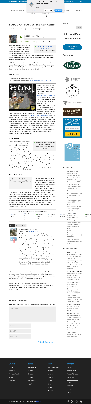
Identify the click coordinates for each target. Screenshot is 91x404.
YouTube (12, 381)
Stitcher (31, 377)
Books (50, 381)
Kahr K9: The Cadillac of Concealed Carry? (73, 284)
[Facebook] (14, 238)
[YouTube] (14, 242)
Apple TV (12, 370)
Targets (50, 374)
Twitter (69, 392)
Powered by (31, 10)
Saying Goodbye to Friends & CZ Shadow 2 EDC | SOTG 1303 (74, 300)
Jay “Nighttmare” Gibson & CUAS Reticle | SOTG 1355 (73, 173)
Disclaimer (70, 377)
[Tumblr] (16, 240)
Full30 (11, 367)
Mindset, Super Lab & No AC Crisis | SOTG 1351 (74, 202)
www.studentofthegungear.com (40, 80)
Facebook (70, 385)
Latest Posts (21, 225)
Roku (11, 377)
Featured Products (54, 367)
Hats (49, 384)
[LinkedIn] (16, 238)
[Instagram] (11, 240)
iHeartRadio (32, 367)
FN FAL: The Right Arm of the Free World (73, 308)
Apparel (50, 377)
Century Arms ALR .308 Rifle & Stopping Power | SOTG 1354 (74, 180)
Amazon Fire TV (14, 374)
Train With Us (16, 10)
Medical (50, 391)
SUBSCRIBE (72, 134)
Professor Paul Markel (18, 29)
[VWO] (35, 10)
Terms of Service (72, 374)
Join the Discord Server (72, 47)
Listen (65, 10)
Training (50, 370)
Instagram (70, 389)
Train (80, 1)
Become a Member (68, 1)
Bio (13, 225)
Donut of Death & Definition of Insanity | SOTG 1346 (74, 241)
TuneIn (30, 370)
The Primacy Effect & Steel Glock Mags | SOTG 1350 (74, 209)
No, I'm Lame (48, 10)
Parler (69, 382)
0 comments (44, 29)
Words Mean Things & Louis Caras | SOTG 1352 (74, 195)
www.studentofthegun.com (40, 115)
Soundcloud (32, 381)
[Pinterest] (14, 240)
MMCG (38, 401)
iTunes (30, 374)
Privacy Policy (71, 370)
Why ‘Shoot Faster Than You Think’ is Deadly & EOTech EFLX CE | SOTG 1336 (74, 265)
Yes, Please (58, 10)
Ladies (50, 387)
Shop (33, 13)
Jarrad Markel (71, 295)
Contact (69, 367)
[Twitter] (11, 238)
